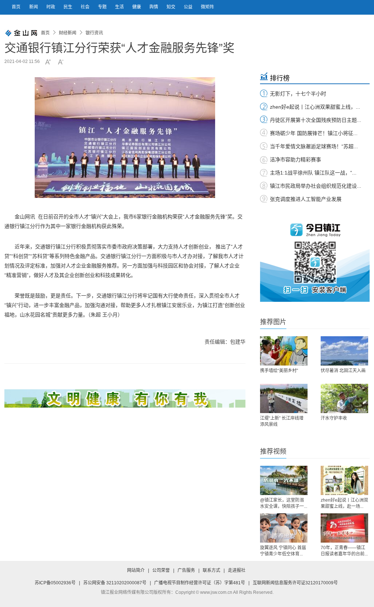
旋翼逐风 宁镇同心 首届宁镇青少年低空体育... (283, 551)
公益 (189, 7)
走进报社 (236, 570)
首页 (16, 7)
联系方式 (211, 570)
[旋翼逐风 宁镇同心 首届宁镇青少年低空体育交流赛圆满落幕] (284, 528)
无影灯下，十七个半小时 (298, 94)
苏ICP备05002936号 (55, 582)
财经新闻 (67, 32)
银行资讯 (94, 32)
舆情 (154, 7)
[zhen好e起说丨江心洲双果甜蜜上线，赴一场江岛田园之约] (344, 480)
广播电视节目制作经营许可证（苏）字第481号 (199, 582)
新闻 (34, 7)
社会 (86, 7)
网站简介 (136, 570)
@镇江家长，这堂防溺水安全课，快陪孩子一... (283, 503)
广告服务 (186, 570)
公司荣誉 (161, 570)
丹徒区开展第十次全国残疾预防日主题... (315, 120)
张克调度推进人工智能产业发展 (305, 199)
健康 (137, 7)
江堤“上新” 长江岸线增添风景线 (282, 421)
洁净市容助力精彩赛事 (295, 159)
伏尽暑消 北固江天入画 (343, 370)
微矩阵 (207, 7)
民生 (68, 7)
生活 (120, 7)
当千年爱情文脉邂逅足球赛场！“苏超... (314, 146)
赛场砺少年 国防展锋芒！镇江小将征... (314, 133)
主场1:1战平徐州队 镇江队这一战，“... (313, 173)
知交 (171, 7)
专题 (103, 7)
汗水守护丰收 (334, 418)
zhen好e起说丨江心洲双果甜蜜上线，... (315, 107)
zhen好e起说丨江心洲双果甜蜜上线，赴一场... (344, 503)
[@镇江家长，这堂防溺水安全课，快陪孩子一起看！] (284, 480)
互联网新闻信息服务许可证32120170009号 (295, 582)
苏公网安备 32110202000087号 (114, 582)
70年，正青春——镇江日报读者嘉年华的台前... (344, 551)
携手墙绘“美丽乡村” (279, 370)
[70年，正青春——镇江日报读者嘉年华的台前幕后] (344, 528)
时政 (51, 7)
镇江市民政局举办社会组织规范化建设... (315, 186)
